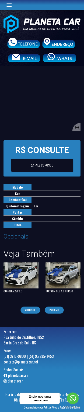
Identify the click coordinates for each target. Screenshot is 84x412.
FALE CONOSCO (43, 165)
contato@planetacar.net (21, 362)
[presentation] (31, 310)
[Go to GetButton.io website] (72, 407)
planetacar (15, 381)
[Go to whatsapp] (73, 398)
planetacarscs (17, 375)
